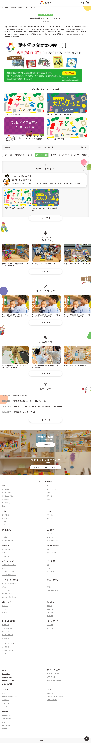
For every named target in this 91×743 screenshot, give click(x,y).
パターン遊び (6, 602)
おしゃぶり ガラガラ (9, 584)
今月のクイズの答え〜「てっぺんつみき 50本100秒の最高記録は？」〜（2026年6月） (23, 139)
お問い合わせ (51, 693)
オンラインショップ (53, 670)
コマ (48, 584)
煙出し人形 (5, 631)
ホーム (4, 670)
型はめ (49, 493)
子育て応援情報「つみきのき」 (23, 155)
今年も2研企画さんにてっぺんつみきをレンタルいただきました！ (15, 366)
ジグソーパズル (51, 489)
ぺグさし (5, 612)
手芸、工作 (50, 568)
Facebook (7, 715)
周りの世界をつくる (53, 540)
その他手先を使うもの (53, 590)
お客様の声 (53, 155)
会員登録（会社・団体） (54, 680)
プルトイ (5, 587)
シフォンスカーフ (52, 621)
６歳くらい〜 (51, 518)
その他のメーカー (7, 540)
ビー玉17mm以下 (7, 489)
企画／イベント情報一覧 (45, 147)
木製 (48, 549)
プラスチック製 (51, 553)
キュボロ (5, 537)
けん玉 (49, 587)
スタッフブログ (64, 155)
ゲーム (49, 511)
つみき (4, 511)
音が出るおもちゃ (7, 549)
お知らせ (84, 155)
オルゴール (5, 556)
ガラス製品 (5, 638)
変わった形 (5, 518)
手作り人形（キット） (9, 565)
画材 (48, 565)
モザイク (5, 606)
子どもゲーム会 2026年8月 (55, 139)
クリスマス (50, 616)
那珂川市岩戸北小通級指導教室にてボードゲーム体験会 (15, 264)
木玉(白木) (5, 499)
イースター (50, 612)
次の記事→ (84, 147)
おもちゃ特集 (8, 155)
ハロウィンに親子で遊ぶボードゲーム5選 (46, 264)
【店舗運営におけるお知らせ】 (25, 412)
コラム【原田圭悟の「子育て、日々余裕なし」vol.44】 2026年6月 (46, 316)
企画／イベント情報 (11, 7)
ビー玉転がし (6, 530)
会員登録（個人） (52, 677)
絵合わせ (49, 496)
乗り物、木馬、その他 (9, 597)
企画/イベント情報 (41, 155)
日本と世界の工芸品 (8, 621)
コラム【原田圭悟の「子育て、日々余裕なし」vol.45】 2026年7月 (15, 316)
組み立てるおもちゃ (53, 545)
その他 (4, 653)
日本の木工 (5, 625)
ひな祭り (49, 606)
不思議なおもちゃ (7, 650)
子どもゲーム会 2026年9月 (13, 114)
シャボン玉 (5, 647)
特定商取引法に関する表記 (55, 696)
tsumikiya (46, 741)
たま (3, 486)
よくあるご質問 (7, 684)
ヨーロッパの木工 (7, 635)
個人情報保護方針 (52, 700)
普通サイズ (50, 625)
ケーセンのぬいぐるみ (9, 575)
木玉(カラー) (6, 503)
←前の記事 (6, 147)
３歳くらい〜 (51, 515)
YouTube (7, 725)
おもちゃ (5, 693)
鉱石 (3, 506)
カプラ (4, 521)
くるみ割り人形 (7, 628)
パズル (49, 486)
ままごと (49, 534)
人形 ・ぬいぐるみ (8, 561)
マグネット (5, 609)
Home (3, 7)
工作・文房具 (52, 561)
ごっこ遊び (50, 530)
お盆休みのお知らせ (20, 395)
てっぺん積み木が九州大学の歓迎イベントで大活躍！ (46, 366)
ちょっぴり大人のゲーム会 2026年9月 (59, 114)
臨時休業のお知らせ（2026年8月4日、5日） (30, 401)
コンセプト (6, 674)
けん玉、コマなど (52, 580)
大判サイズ (50, 628)
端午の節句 (50, 609)
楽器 (3, 553)
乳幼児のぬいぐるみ (8, 571)
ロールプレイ (51, 537)
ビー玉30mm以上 (7, 496)
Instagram (7, 719)
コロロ (4, 534)
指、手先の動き (7, 594)
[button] (3, 2)
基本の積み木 (6, 515)
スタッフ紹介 (75, 155)
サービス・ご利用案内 (53, 674)
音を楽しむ (6, 545)
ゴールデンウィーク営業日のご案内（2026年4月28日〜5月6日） (38, 406)
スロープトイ (6, 590)
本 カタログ (51, 571)
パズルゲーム (51, 499)
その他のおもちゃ (8, 643)
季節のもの (50, 602)
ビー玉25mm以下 (7, 493)
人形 (3, 568)
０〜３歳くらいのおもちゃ (11, 580)
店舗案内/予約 (7, 677)
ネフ (3, 525)
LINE (5, 729)
